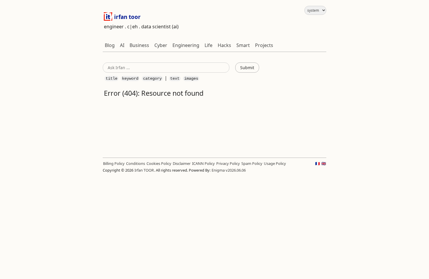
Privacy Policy (228, 163)
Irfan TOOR (144, 170)
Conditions (135, 163)
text (174, 78)
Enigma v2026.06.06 (229, 170)
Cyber (160, 45)
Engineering (185, 45)
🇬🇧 (323, 163)
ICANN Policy (203, 163)
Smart (243, 45)
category (152, 78)
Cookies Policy (159, 163)
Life (208, 45)
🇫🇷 (317, 163)
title (111, 78)
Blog (110, 45)
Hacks (224, 45)
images (191, 78)
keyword (130, 78)
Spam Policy (251, 163)
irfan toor (127, 17)
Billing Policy (114, 163)
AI (122, 45)
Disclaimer (182, 163)
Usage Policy (275, 163)
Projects (264, 45)
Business (139, 45)
